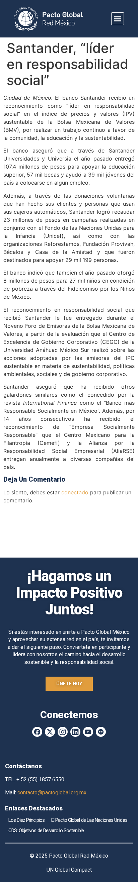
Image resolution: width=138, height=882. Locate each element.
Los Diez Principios (26, 820)
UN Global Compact (69, 870)
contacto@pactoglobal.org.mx (51, 792)
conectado (74, 492)
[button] (117, 18)
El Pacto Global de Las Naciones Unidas (89, 820)
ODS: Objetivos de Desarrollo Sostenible (46, 830)
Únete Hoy (69, 683)
